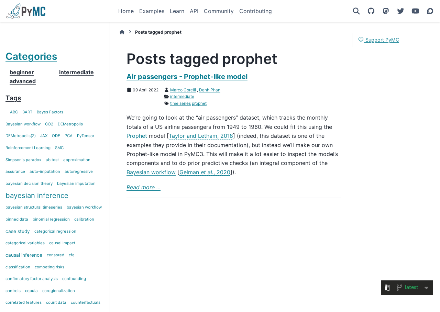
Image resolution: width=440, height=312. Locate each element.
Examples (151, 11)
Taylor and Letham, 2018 (201, 135)
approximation (76, 159)
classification (18, 267)
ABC (14, 112)
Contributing (255, 11)
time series (180, 103)
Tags (13, 98)
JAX (43, 135)
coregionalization (58, 290)
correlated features (24, 302)
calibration (84, 219)
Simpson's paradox (23, 159)
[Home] (122, 32)
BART (27, 112)
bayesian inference (37, 195)
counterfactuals (85, 302)
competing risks (49, 267)
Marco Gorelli (183, 89)
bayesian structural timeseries (34, 207)
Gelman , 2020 (204, 172)
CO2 (49, 124)
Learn (177, 11)
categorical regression (55, 231)
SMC (59, 147)
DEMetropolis (70, 124)
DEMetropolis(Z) (21, 135)
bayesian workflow (84, 207)
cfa (72, 255)
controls (13, 290)
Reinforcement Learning (28, 147)
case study (18, 231)
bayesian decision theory (29, 183)
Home (126, 11)
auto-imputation (45, 171)
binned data (17, 219)
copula (31, 290)
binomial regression (51, 219)
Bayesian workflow (23, 124)
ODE (56, 135)
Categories (31, 56)
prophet (199, 103)
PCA (69, 135)
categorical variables (25, 243)
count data (56, 302)
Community (219, 11)
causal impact (62, 243)
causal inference (24, 255)
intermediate (182, 96)
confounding (74, 278)
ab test (52, 159)
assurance (15, 171)
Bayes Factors (50, 112)
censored (55, 255)
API (194, 11)
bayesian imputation (76, 183)
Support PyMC (381, 40)
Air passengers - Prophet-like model (187, 77)
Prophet (136, 135)
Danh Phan (209, 89)
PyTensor (85, 135)
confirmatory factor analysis (32, 278)
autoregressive (79, 171)
